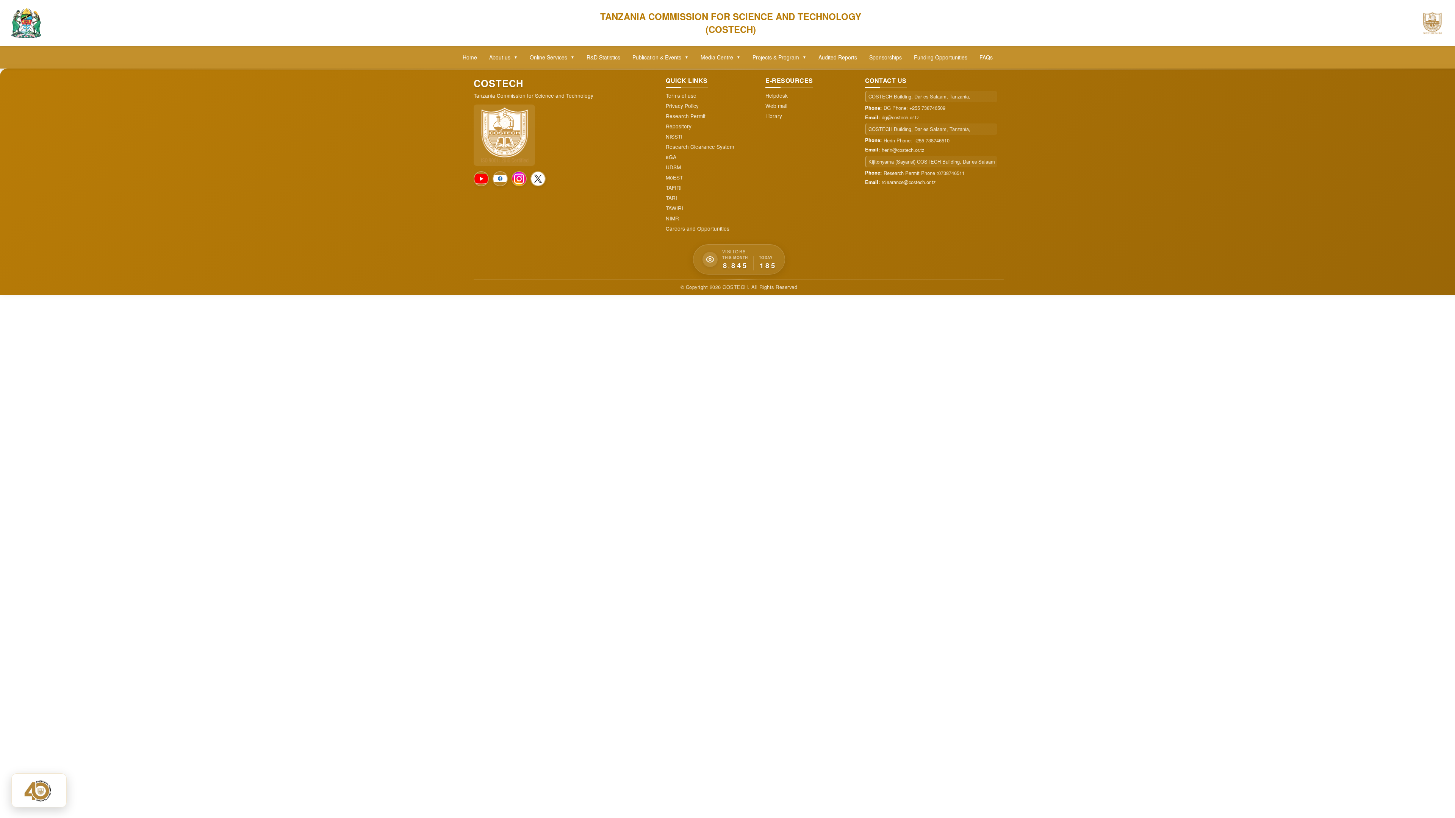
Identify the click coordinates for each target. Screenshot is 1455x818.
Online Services (552, 57)
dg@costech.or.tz (900, 117)
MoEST (674, 177)
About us (503, 57)
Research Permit (686, 116)
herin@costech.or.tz (903, 150)
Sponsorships (885, 57)
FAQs (986, 57)
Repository (679, 126)
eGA (671, 157)
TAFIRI (674, 187)
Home (470, 57)
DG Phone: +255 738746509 (914, 108)
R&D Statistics (603, 57)
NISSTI (674, 136)
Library (773, 116)
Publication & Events (660, 57)
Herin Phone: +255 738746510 (917, 140)
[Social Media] (481, 178)
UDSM (673, 167)
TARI (671, 197)
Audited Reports (837, 57)
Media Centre (720, 57)
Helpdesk (776, 95)
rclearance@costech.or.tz (909, 182)
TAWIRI (674, 208)
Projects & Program (779, 57)
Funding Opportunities (940, 57)
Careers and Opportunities (697, 228)
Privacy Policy (682, 105)
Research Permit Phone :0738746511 (924, 173)
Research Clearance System (700, 146)
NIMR (672, 218)
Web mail (776, 105)
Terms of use (681, 95)
